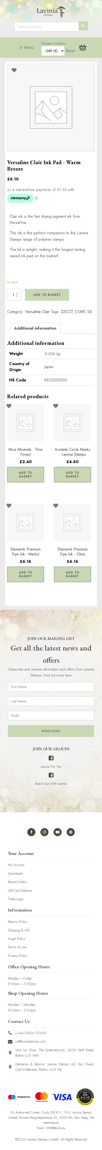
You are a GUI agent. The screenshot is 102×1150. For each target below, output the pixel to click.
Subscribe (51, 731)
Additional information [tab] (35, 328)
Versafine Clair (37, 312)
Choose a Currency (53, 43)
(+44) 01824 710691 (31, 1033)
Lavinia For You (51, 766)
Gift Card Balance (20, 890)
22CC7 (66, 312)
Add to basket (47, 295)
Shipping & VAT (19, 930)
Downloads (15, 873)
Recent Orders (17, 881)
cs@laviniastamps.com (30, 1041)
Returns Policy (17, 921)
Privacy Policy (17, 955)
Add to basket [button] (25, 474)
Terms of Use (17, 947)
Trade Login (16, 898)
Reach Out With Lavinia (51, 783)
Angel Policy (16, 938)
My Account (16, 864)
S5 (89, 312)
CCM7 (80, 312)
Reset (70, 51)
